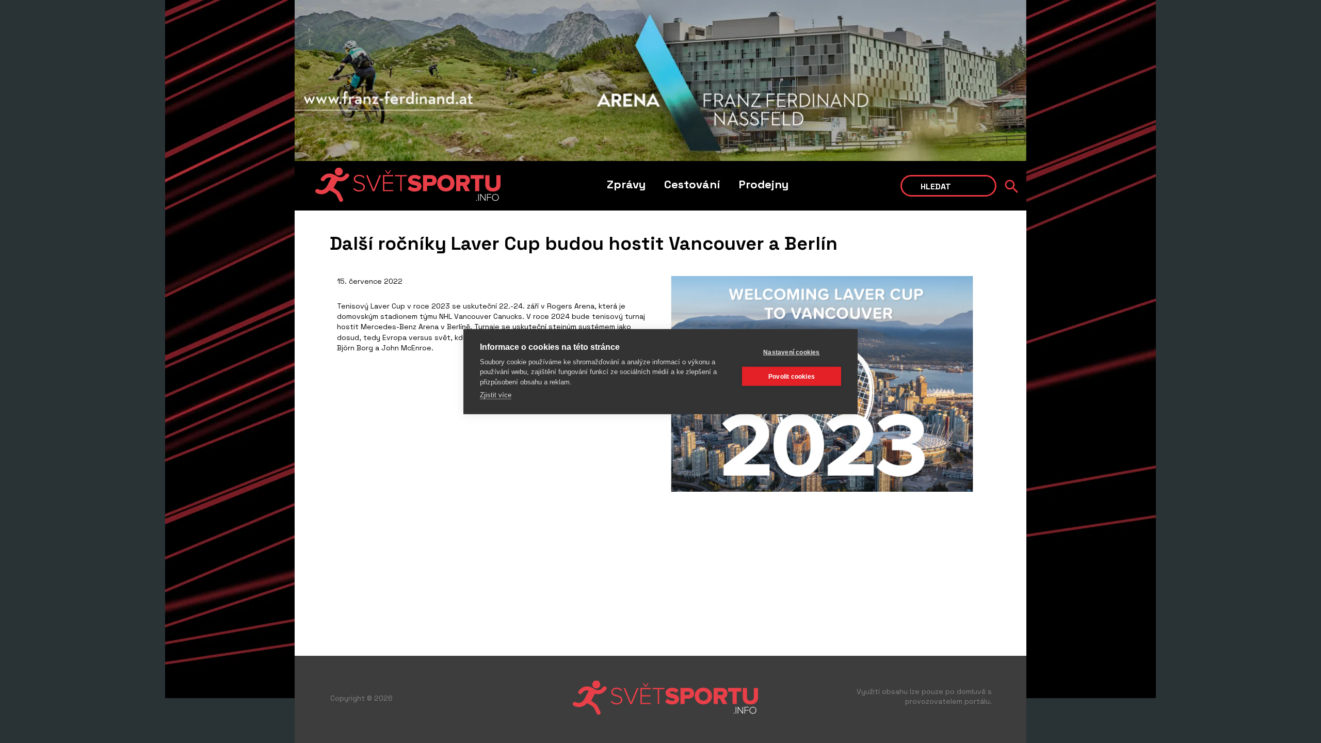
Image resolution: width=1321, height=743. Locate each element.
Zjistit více (495, 395)
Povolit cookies (791, 376)
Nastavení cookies (791, 352)
